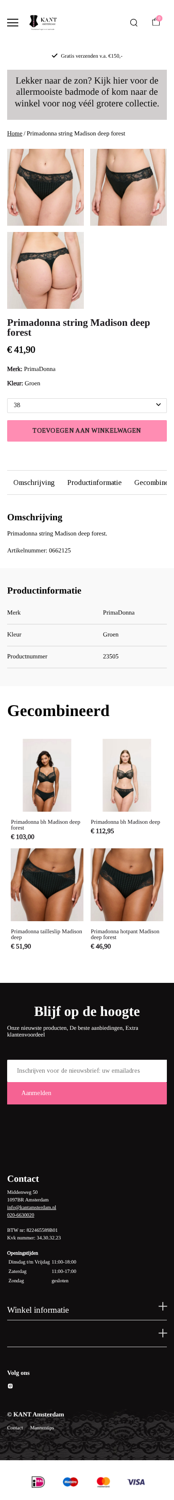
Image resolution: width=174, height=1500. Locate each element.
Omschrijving (34, 482)
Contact (15, 1428)
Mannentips (42, 1428)
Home (14, 134)
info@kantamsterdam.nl (31, 1207)
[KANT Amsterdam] (43, 23)
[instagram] (10, 1387)
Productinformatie (94, 482)
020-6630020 (20, 1215)
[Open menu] (12, 22)
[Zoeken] (134, 23)
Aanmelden (36, 1093)
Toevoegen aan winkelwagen (87, 430)
